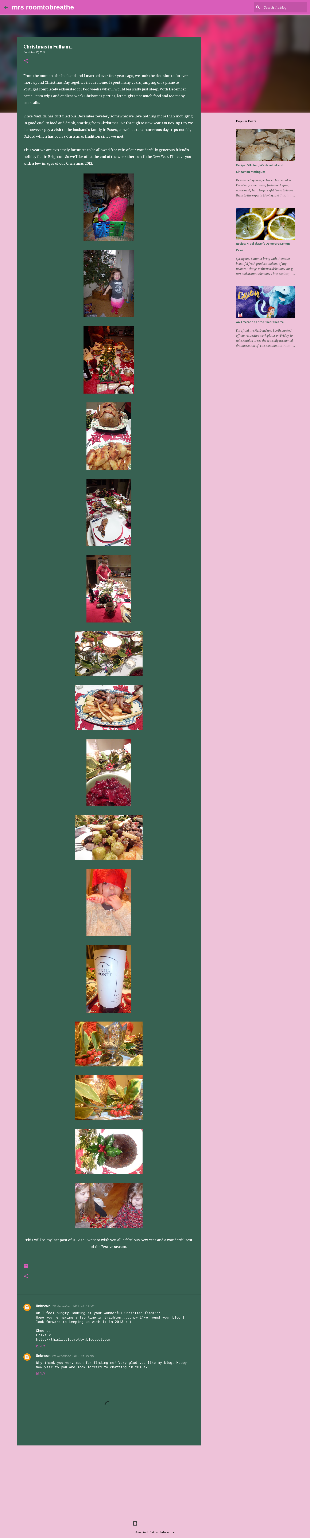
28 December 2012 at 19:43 (73, 1306)
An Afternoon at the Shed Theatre (260, 322)
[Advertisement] (109, 1481)
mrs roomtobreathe (43, 7)
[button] (25, 61)
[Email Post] (25, 1267)
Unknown (43, 1306)
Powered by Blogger (157, 1523)
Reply (40, 1346)
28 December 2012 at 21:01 (73, 1356)
